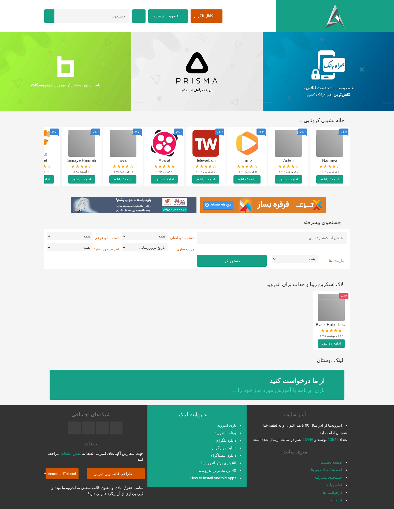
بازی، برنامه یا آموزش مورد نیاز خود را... (279, 385)
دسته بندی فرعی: (106, 238)
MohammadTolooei (61, 473)
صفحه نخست (331, 462)
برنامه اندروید (225, 433)
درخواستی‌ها (332, 492)
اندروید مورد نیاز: (106, 249)
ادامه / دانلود (329, 179)
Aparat (164, 160)
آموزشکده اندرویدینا (326, 470)
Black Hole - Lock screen (338, 324)
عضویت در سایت (166, 16)
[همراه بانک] (70, 71)
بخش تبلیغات (71, 453)
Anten (288, 160)
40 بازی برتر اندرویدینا (218, 463)
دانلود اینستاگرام (223, 455)
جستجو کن (232, 261)
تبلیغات (336, 500)
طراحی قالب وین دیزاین (113, 473)
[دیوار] (201, 71)
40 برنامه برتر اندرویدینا (217, 470)
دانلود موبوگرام (224, 448)
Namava (329, 160)
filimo (247, 160)
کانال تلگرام (204, 16)
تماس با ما (334, 485)
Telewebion (205, 160)
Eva (123, 160)
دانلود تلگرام (226, 440)
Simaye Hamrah (81, 160)
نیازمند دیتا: (336, 261)
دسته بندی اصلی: (181, 238)
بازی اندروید (226, 425)
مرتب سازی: (185, 249)
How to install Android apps (213, 478)
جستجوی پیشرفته (328, 477)
